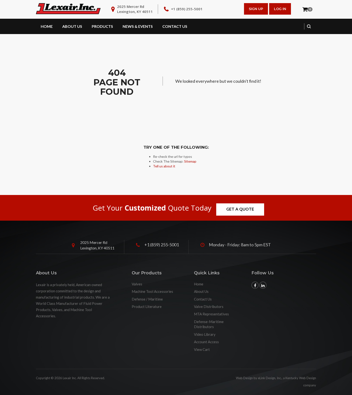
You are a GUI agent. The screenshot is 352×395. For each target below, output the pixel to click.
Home (47, 26)
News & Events (138, 26)
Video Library (205, 334)
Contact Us (174, 26)
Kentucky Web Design (300, 378)
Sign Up (256, 9)
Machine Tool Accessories (152, 291)
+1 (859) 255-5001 (187, 8)
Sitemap (190, 161)
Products (102, 26)
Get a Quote (240, 209)
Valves (137, 284)
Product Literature (147, 306)
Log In (280, 9)
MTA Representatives (211, 314)
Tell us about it (164, 166)
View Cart (202, 349)
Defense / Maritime (147, 299)
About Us (72, 26)
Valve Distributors (208, 306)
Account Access (206, 342)
